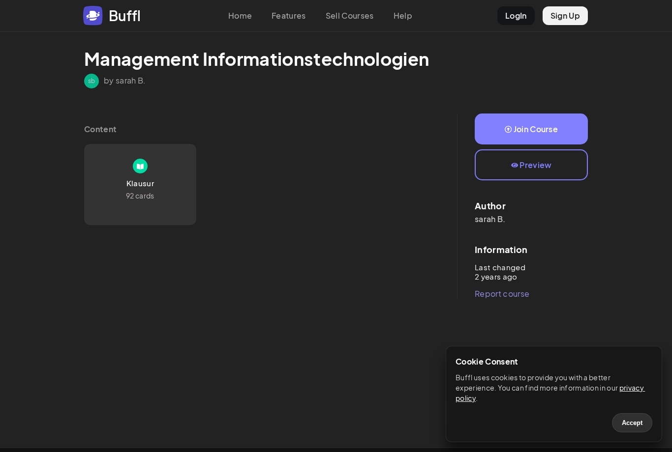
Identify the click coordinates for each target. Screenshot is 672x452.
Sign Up (565, 15)
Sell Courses (350, 15)
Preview (535, 165)
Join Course (536, 129)
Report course (502, 293)
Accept (632, 422)
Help (403, 15)
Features (289, 15)
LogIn (516, 15)
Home (240, 15)
